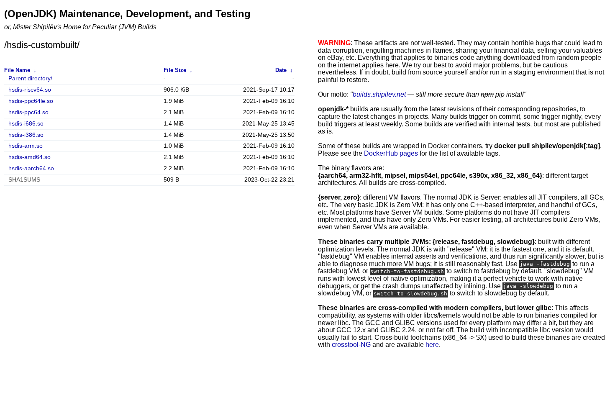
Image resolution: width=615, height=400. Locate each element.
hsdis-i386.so (26, 135)
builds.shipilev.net (379, 94)
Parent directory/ (30, 78)
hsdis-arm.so (25, 146)
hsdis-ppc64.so (28, 112)
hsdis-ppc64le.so (30, 101)
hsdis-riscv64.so (29, 90)
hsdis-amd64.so (29, 157)
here (432, 344)
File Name (17, 70)
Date (281, 70)
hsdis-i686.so (26, 124)
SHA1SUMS (24, 180)
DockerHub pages (391, 153)
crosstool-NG (351, 344)
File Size (175, 70)
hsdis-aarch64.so (31, 168)
